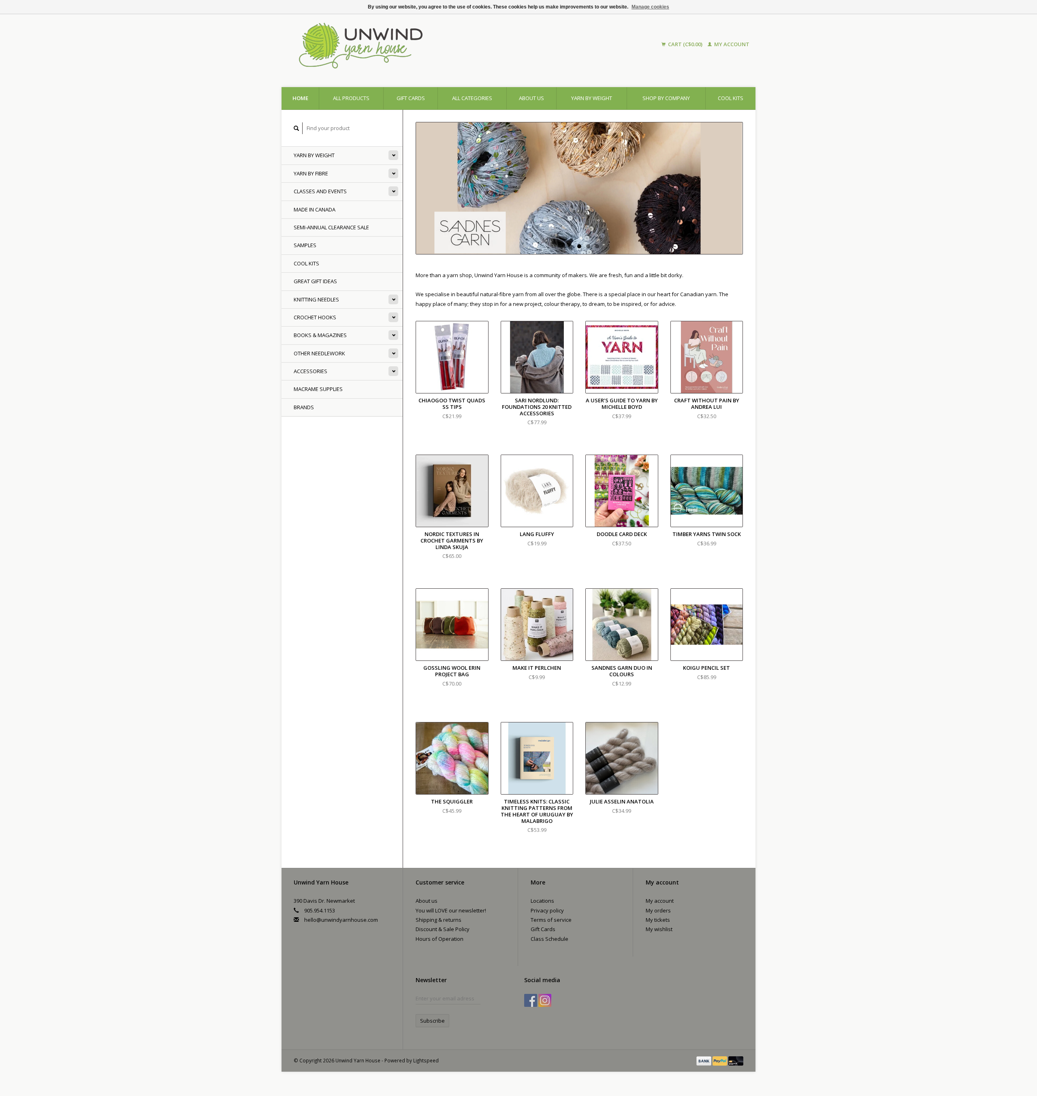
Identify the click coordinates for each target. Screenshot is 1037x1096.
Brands (304, 407)
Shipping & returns (438, 919)
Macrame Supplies (318, 389)
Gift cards (411, 98)
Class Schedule (549, 938)
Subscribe (432, 1020)
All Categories (472, 98)
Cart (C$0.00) (685, 44)
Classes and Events (320, 191)
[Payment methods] (704, 1060)
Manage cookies (650, 7)
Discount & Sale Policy (442, 929)
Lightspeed (426, 1060)
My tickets (658, 919)
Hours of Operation (439, 938)
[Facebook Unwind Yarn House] (530, 1000)
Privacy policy (547, 910)
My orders (658, 910)
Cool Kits (730, 98)
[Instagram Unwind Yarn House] (544, 1000)
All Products (351, 98)
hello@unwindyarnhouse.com (341, 919)
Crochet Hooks (315, 317)
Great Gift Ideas (315, 281)
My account (731, 44)
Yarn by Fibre (311, 173)
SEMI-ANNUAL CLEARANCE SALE (331, 227)
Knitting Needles (316, 299)
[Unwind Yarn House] (433, 44)
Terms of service (551, 919)
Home (300, 98)
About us (531, 98)
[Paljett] (579, 188)
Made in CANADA (314, 209)
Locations (542, 900)
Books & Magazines (320, 335)
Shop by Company (666, 98)
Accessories (310, 371)
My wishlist (659, 929)
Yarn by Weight (591, 98)
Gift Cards (543, 929)
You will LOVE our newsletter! (451, 910)
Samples (305, 245)
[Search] (296, 128)
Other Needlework (319, 353)
